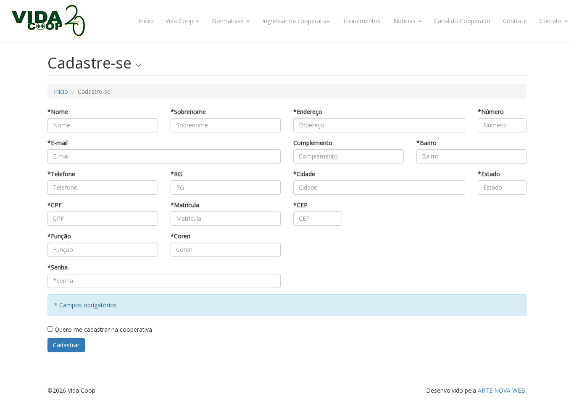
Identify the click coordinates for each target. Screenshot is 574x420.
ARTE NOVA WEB (501, 390)
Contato (551, 21)
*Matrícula (185, 205)
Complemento (312, 143)
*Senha (57, 267)
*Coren (180, 236)
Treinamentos (361, 21)
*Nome (57, 112)
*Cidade (304, 174)
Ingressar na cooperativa (296, 21)
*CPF (54, 205)
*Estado (489, 174)
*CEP (300, 205)
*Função (59, 236)
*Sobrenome (188, 112)
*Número (491, 112)
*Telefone (61, 174)
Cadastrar (66, 345)
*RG (176, 174)
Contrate (515, 21)
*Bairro (426, 143)
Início (146, 21)
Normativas (228, 21)
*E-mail (57, 143)
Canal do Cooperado (462, 21)
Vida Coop (180, 21)
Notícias (405, 21)
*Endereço (307, 112)
